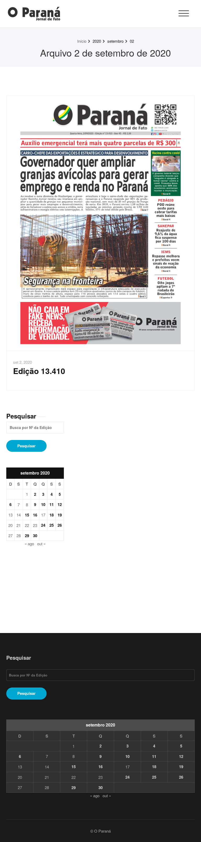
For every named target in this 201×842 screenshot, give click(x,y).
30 (35, 535)
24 (43, 525)
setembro (115, 41)
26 (60, 525)
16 (35, 515)
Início (81, 41)
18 (51, 515)
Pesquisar (21, 415)
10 (43, 504)
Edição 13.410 (39, 370)
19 (60, 515)
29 (27, 535)
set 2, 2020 (22, 362)
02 (132, 41)
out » (41, 543)
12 (60, 504)
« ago (29, 543)
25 (51, 525)
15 (27, 515)
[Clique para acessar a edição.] (100, 223)
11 (51, 504)
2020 (97, 41)
